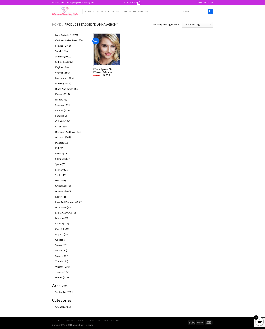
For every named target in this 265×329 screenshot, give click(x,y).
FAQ (118, 11)
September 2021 (64, 292)
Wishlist (143, 11)
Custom (109, 11)
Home (88, 11)
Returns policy (106, 320)
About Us (71, 320)
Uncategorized (63, 306)
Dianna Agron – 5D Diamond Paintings (102, 71)
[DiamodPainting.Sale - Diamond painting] (65, 11)
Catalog (98, 11)
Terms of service (87, 320)
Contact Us (129, 11)
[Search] (210, 11)
